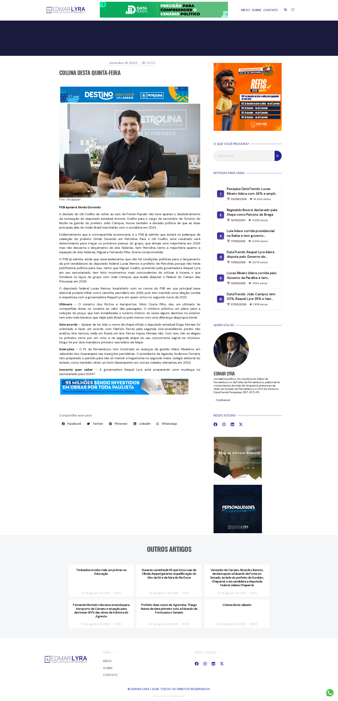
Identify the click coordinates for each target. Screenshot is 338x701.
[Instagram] (224, 424)
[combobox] (244, 156)
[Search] (278, 156)
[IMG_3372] (124, 393)
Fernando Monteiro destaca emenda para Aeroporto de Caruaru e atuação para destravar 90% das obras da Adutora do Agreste (101, 610)
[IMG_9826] (164, 16)
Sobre (256, 10)
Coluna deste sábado (237, 605)
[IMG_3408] (124, 101)
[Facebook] (215, 424)
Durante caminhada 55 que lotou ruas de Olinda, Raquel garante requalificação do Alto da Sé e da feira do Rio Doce (169, 574)
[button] (285, 9)
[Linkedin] (232, 424)
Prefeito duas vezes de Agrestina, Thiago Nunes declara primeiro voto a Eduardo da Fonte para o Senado (169, 609)
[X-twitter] (241, 424)
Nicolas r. (179, 696)
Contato (270, 10)
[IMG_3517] (248, 130)
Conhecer (223, 400)
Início (245, 10)
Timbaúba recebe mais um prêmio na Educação (101, 572)
